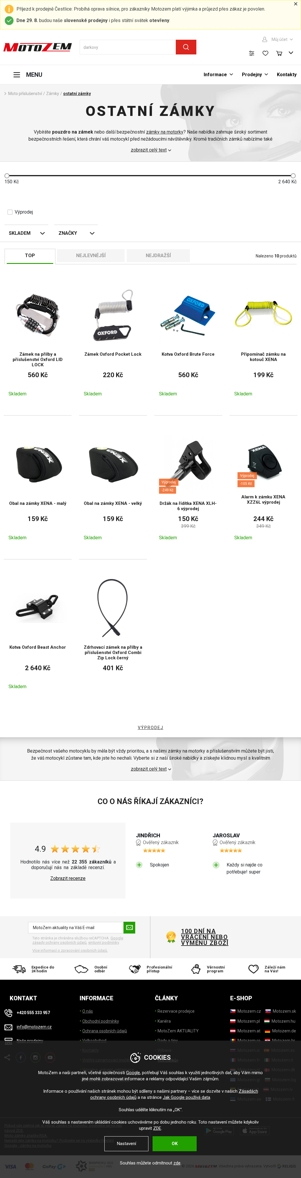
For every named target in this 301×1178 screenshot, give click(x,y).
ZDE (157, 1128)
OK (175, 1143)
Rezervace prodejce (176, 1011)
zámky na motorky (164, 132)
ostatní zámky (77, 93)
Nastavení (126, 1143)
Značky (67, 233)
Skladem (20, 233)
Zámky (52, 93)
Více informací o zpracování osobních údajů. (70, 950)
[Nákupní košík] (282, 52)
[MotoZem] (37, 47)
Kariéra (164, 1021)
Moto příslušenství (25, 93)
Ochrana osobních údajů (104, 1031)
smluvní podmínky (103, 942)
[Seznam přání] (265, 53)
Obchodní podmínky (100, 1021)
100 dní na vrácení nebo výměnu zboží (204, 937)
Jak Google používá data (186, 1097)
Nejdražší (158, 255)
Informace (215, 74)
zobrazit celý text (149, 150)
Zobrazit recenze (68, 878)
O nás (87, 1011)
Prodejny (252, 74)
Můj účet (279, 39)
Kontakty (287, 74)
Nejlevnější (91, 255)
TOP (30, 255)
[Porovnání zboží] (251, 53)
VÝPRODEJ (150, 728)
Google (133, 1072)
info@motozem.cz (34, 1027)
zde (176, 1163)
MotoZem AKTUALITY (178, 1031)
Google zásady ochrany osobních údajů (77, 940)
